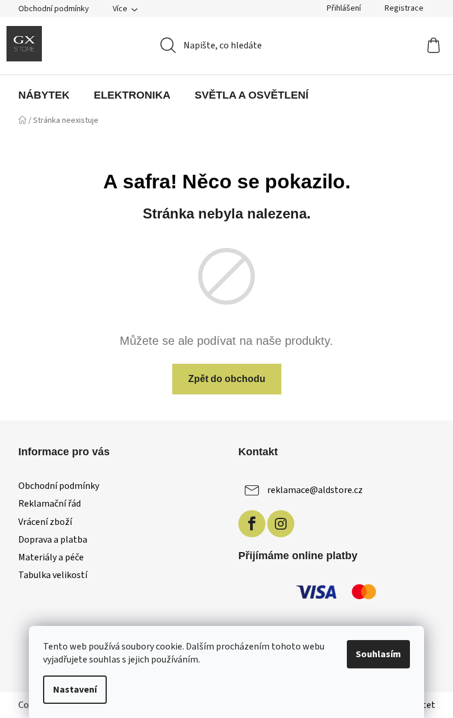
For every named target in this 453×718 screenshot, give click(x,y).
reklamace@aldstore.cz (315, 490)
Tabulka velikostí (52, 575)
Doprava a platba (52, 539)
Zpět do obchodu (226, 379)
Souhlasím (378, 654)
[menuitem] (43, 95)
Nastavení (75, 689)
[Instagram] (280, 523)
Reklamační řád (49, 503)
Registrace (404, 8)
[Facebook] (251, 523)
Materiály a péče (51, 557)
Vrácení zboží (45, 521)
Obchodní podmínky (53, 9)
